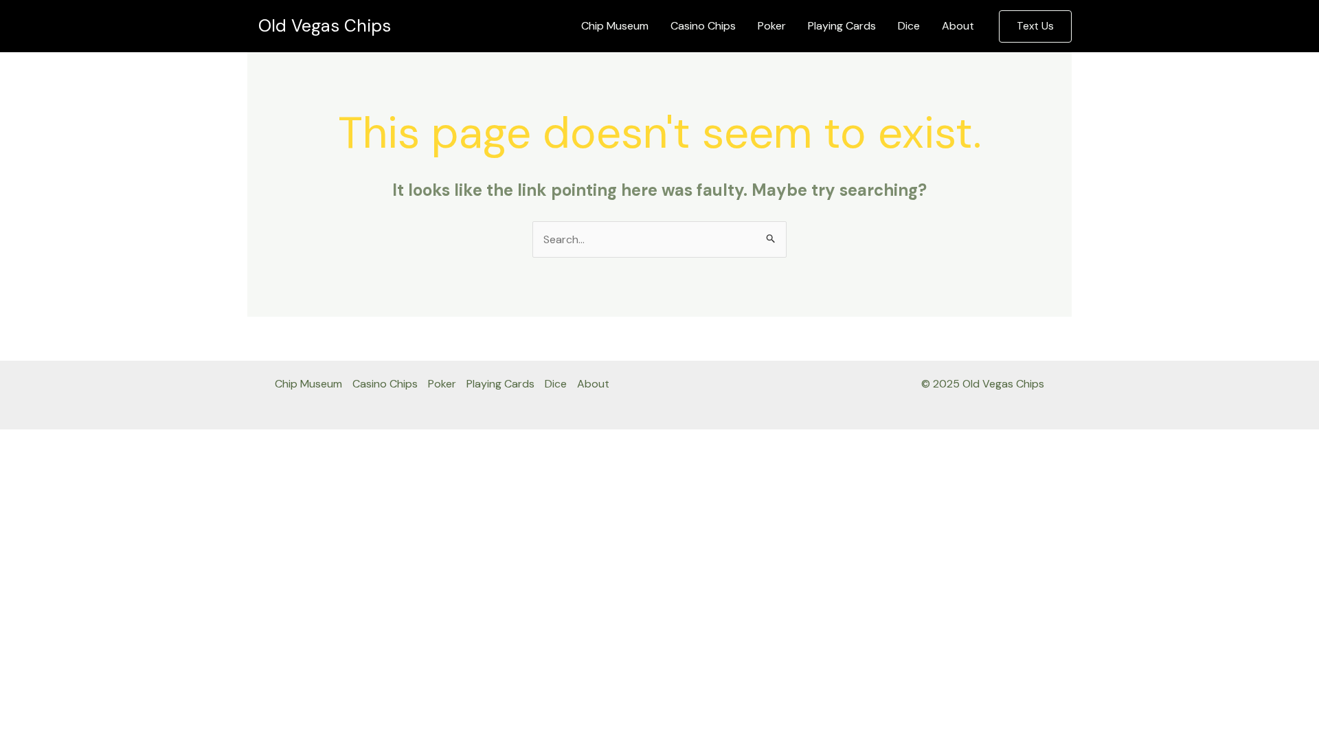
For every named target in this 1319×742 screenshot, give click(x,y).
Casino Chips (703, 26)
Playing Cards (842, 26)
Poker (772, 26)
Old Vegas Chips (324, 25)
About (958, 26)
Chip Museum (615, 26)
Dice (909, 26)
